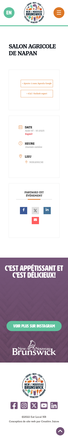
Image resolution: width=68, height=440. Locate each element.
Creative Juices (50, 421)
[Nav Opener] (58, 12)
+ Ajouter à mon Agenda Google (37, 83)
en (9, 13)
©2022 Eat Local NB (34, 416)
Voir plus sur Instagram (34, 326)
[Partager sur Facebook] (23, 210)
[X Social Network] (35, 210)
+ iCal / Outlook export (36, 93)
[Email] (35, 220)
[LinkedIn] (47, 210)
